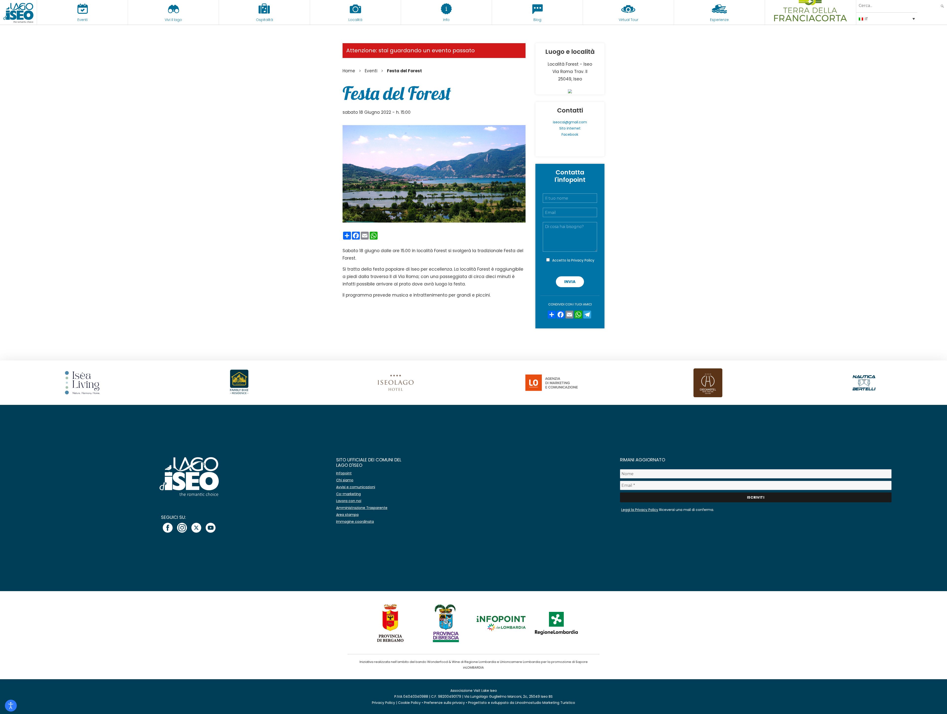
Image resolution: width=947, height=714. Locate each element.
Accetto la (573, 260)
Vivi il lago (173, 19)
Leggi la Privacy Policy (639, 509)
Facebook (570, 134)
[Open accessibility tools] (11, 706)
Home (349, 71)
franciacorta (810, 19)
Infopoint (344, 473)
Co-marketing (348, 493)
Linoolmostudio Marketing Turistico (545, 702)
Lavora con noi (348, 500)
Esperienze (719, 19)
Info (446, 19)
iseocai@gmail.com (570, 122)
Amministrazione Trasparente (361, 507)
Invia (570, 281)
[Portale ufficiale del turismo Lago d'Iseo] (18, 12)
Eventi (82, 19)
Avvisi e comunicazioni (355, 487)
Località (355, 19)
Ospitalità (264, 19)
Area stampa (347, 514)
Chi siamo (344, 480)
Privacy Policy (582, 260)
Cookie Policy (409, 702)
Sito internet (570, 128)
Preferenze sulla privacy (444, 702)
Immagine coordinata (355, 521)
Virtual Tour (628, 19)
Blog (537, 19)
